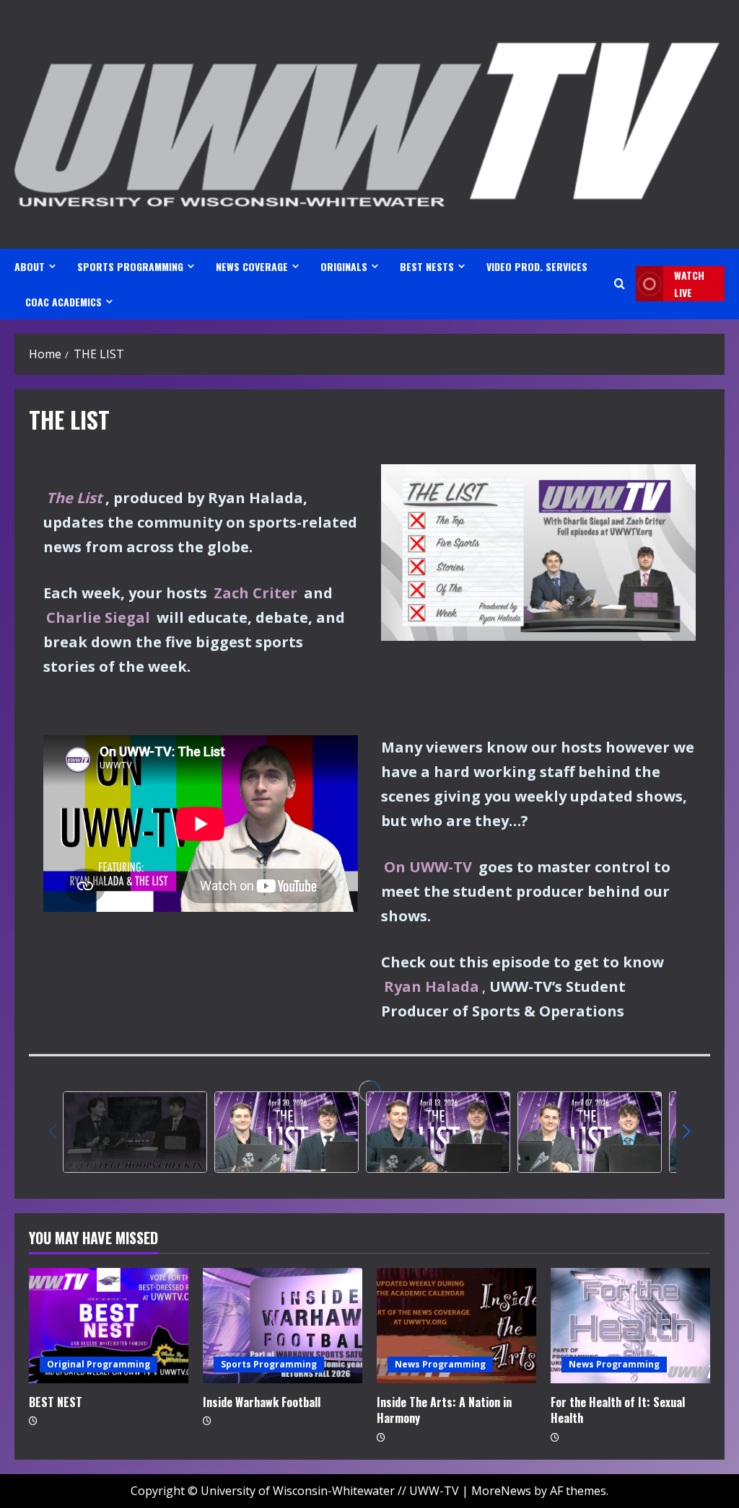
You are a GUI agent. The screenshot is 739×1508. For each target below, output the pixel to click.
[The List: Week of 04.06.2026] (589, 1132)
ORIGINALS (343, 266)
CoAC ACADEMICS (63, 301)
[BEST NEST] (108, 1325)
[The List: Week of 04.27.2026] (135, 1132)
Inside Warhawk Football (261, 1402)
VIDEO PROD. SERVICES (536, 266)
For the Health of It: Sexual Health (618, 1410)
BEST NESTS (427, 266)
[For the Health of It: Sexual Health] (630, 1325)
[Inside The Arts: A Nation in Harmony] (456, 1325)
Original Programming (98, 1364)
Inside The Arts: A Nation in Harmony (444, 1410)
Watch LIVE (689, 283)
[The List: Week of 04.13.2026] (438, 1132)
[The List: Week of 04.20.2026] (286, 1132)
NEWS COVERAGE (252, 266)
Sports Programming (269, 1364)
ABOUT (29, 266)
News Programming (440, 1364)
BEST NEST (55, 1402)
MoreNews (501, 1491)
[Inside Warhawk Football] (282, 1325)
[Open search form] (619, 284)
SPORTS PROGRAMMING (130, 266)
